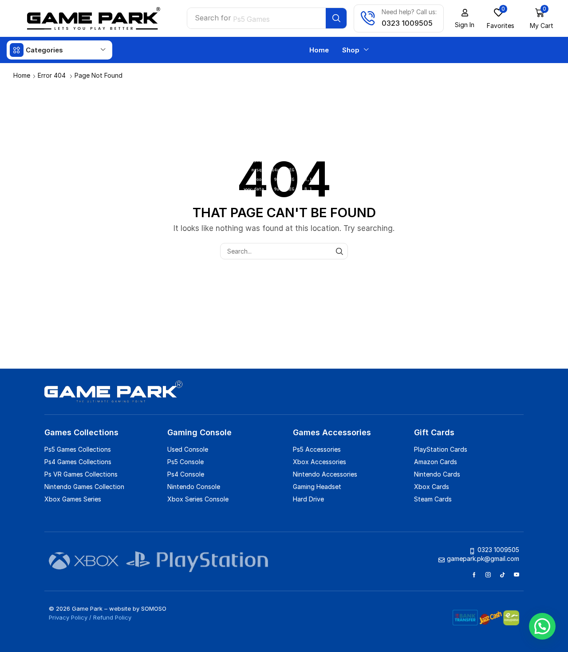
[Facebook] (474, 574)
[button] (464, 18)
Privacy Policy (68, 617)
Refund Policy (112, 617)
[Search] (336, 18)
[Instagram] (488, 574)
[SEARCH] (339, 251)
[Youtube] (516, 574)
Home (21, 75)
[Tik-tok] (502, 574)
